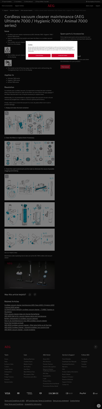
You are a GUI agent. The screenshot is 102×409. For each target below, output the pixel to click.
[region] (51, 50)
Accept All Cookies (62, 55)
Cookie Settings (39, 55)
